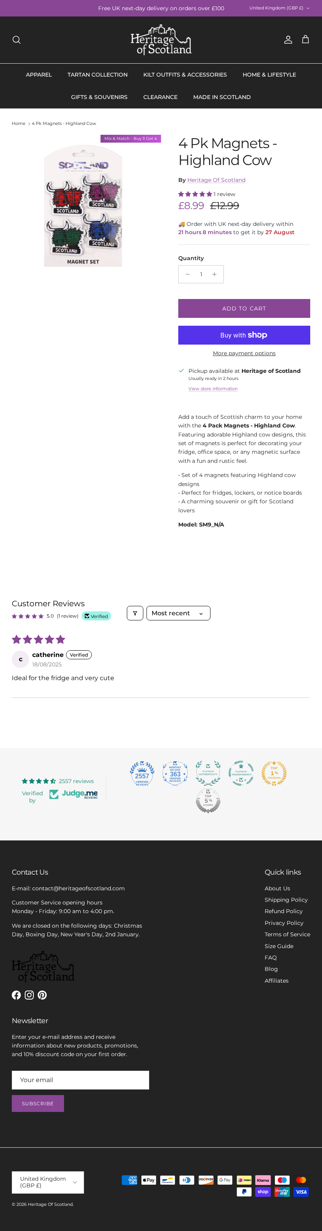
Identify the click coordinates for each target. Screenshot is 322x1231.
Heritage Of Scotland (216, 179)
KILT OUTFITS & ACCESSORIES (185, 74)
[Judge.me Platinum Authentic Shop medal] (208, 773)
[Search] (16, 39)
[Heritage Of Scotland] (161, 39)
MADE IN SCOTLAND (222, 97)
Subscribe (38, 1103)
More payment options (244, 353)
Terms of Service (287, 934)
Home (19, 124)
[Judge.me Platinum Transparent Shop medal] (241, 773)
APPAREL (39, 74)
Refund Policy (284, 911)
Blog (271, 968)
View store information (213, 388)
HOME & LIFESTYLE (269, 74)
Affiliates (277, 980)
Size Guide (279, 946)
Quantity (191, 258)
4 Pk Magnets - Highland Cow (64, 124)
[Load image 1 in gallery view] (86, 209)
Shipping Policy (286, 899)
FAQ (271, 957)
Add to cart (244, 308)
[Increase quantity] (216, 274)
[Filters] (135, 613)
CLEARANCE (160, 97)
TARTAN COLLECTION (98, 74)
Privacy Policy (284, 922)
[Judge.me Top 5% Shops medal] (208, 800)
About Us (277, 888)
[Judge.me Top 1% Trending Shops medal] (274, 773)
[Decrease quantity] (185, 274)
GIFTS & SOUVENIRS (99, 97)
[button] (196, 194)
